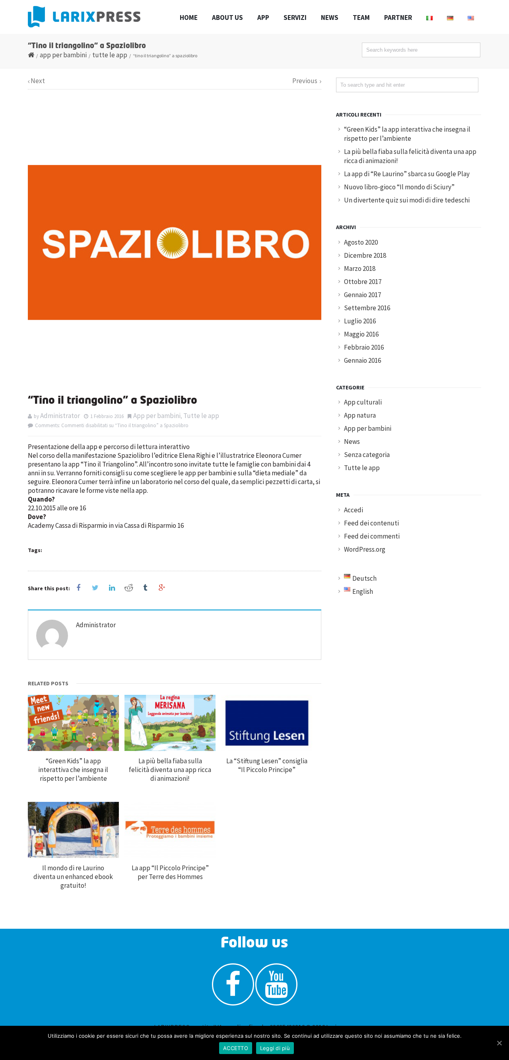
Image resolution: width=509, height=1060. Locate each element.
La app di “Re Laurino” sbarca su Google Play (407, 173)
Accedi (353, 510)
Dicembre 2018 (365, 255)
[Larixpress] (84, 16)
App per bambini (63, 55)
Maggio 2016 (361, 334)
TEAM (361, 17)
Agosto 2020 (361, 242)
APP (263, 17)
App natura (360, 415)
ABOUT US (227, 17)
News (352, 441)
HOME (189, 17)
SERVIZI (295, 17)
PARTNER (398, 17)
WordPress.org (364, 549)
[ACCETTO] (499, 1043)
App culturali (363, 402)
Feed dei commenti (372, 536)
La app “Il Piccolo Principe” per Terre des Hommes (170, 872)
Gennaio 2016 (362, 360)
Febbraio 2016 (364, 347)
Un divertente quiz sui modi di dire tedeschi (407, 200)
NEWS (329, 17)
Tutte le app (109, 55)
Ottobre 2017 (362, 281)
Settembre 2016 (367, 307)
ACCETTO (235, 1048)
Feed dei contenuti (371, 523)
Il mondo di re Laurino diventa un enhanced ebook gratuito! (73, 877)
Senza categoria (367, 454)
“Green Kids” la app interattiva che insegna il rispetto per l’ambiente (73, 770)
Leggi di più (275, 1048)
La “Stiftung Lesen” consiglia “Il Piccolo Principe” (266, 765)
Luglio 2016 (360, 321)
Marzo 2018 (359, 268)
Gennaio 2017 (362, 294)
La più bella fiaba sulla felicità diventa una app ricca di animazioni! (170, 770)
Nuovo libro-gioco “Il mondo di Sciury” (399, 187)
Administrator (60, 415)
